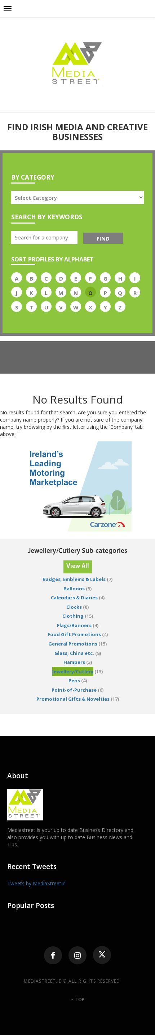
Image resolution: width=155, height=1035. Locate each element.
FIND (103, 238)
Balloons (74, 588)
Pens (74, 680)
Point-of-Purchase (74, 690)
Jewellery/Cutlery (72, 671)
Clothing (73, 616)
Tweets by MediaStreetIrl (36, 883)
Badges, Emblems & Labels (74, 579)
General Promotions (72, 643)
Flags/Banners (74, 625)
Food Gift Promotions (74, 634)
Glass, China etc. (74, 653)
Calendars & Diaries (74, 597)
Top (79, 999)
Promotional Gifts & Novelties (73, 699)
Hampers (74, 662)
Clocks (74, 607)
